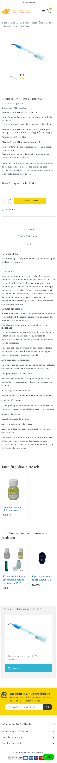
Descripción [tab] (28, 229)
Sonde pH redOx (18, 103)
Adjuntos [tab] (28, 244)
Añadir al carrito (30, 201)
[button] (48, 757)
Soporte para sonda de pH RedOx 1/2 (41, 578)
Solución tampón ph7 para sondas (12, 508)
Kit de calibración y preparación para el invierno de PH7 (14, 579)
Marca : (5, 103)
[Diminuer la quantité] (11, 204)
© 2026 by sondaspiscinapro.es (28, 752)
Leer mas (14, 668)
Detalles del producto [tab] (28, 236)
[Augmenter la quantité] (11, 200)
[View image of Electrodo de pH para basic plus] (13, 77)
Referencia (7, 108)
